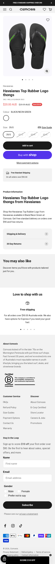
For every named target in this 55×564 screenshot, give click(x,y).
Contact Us (8, 423)
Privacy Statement (10, 552)
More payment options (27, 163)
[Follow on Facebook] (5, 526)
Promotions (36, 423)
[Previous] (3, 3)
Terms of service (43, 552)
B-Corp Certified (38, 407)
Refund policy (27, 552)
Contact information (30, 555)
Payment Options (11, 418)
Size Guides (8, 412)
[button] (27, 560)
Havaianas (8, 86)
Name (6, 457)
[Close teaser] (50, 555)
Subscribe (27, 505)
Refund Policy (9, 407)
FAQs (5, 402)
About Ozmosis (38, 402)
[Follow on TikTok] (21, 526)
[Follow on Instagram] (13, 526)
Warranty (7, 428)
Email (6, 472)
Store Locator (37, 412)
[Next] (51, 3)
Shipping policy (12, 555)
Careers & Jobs (38, 418)
